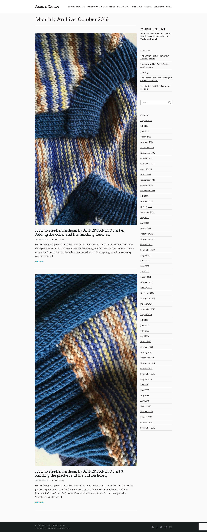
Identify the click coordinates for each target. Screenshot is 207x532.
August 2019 (146, 379)
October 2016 (146, 422)
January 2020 (146, 352)
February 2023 (146, 201)
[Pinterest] (166, 527)
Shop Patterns (107, 6)
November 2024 (147, 180)
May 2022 (144, 217)
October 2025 (146, 158)
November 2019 (147, 363)
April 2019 (144, 401)
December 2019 (147, 357)
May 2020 (144, 330)
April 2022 (144, 223)
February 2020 (146, 347)
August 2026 (146, 120)
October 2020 (146, 304)
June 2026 (144, 131)
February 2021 (146, 282)
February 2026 (146, 142)
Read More (39, 261)
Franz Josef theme (64, 528)
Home (71, 6)
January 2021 (146, 287)
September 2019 (147, 374)
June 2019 (144, 390)
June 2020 (144, 325)
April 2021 (144, 271)
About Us (80, 6)
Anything (61, 239)
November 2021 (147, 239)
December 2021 (147, 233)
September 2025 (147, 163)
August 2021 (146, 255)
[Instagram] (170, 527)
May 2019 (144, 395)
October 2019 (146, 368)
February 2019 (146, 411)
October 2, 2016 (42, 480)
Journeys (159, 6)
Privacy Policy (39, 528)
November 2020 (147, 298)
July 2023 (144, 196)
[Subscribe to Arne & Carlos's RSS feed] (153, 527)
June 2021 (144, 260)
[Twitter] (161, 527)
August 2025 (146, 169)
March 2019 (145, 406)
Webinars (137, 6)
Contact (148, 6)
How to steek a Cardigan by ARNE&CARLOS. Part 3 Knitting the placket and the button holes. (79, 473)
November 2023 (147, 190)
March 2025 (145, 174)
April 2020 (144, 336)
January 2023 (146, 207)
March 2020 (145, 341)
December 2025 (147, 147)
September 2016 (147, 427)
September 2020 (147, 309)
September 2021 (147, 250)
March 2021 (145, 277)
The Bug (144, 72)
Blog (168, 6)
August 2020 (146, 314)
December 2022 (147, 212)
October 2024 (146, 185)
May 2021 (144, 266)
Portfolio (92, 6)
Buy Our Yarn (124, 6)
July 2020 (144, 320)
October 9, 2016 (42, 239)
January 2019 (146, 417)
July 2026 (144, 126)
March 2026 (145, 136)
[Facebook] (157, 527)
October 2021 (146, 244)
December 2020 (147, 293)
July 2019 (144, 384)
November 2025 (147, 153)
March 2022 (145, 228)
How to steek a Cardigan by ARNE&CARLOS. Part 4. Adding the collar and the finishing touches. (79, 232)
